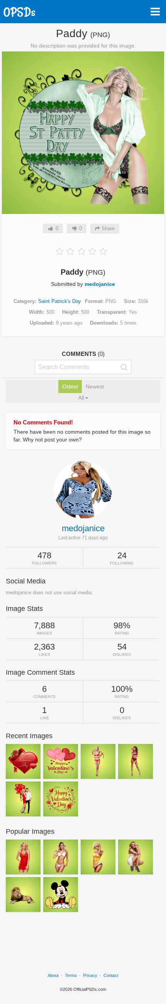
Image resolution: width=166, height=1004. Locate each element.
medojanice (100, 284)
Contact (110, 975)
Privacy (90, 975)
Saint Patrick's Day (59, 301)
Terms (71, 975)
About (53, 975)
